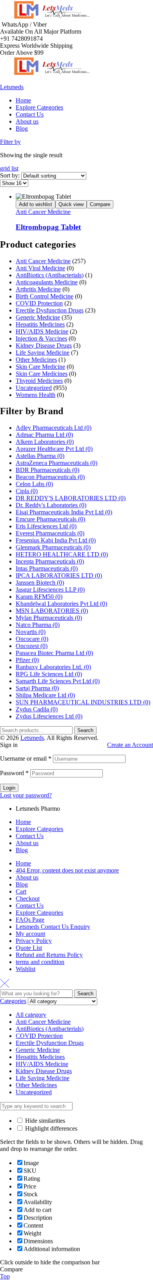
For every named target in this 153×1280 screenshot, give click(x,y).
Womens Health (35, 394)
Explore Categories (39, 829)
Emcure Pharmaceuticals (50, 519)
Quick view (71, 204)
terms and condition (40, 962)
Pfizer (27, 660)
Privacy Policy (34, 940)
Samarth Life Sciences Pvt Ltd (58, 681)
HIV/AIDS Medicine (42, 331)
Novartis (31, 631)
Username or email (25, 758)
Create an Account (130, 744)
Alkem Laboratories (45, 441)
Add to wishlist (35, 204)
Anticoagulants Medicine (47, 282)
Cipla (27, 491)
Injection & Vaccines (41, 338)
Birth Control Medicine (44, 296)
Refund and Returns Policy (49, 954)
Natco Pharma (38, 624)
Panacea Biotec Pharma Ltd (54, 653)
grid (5, 168)
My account (30, 933)
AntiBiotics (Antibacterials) (50, 275)
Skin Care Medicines (41, 373)
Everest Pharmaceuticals (50, 533)
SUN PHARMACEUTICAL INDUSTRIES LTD (83, 702)
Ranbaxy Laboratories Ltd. (53, 667)
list (14, 168)
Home (23, 822)
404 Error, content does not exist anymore (67, 870)
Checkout (28, 898)
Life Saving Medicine (42, 352)
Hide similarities (44, 1120)
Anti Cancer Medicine (43, 211)
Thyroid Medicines (39, 380)
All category (31, 1014)
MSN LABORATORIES (52, 610)
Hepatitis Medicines (40, 324)
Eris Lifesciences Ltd (46, 526)
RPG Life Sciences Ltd (49, 674)
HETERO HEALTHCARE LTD (62, 554)
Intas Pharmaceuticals (47, 568)
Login (9, 788)
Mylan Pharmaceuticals (49, 617)
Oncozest (31, 646)
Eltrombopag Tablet (48, 227)
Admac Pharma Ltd (44, 434)
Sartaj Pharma (37, 688)
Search (85, 730)
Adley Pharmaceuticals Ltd (53, 427)
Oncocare (32, 639)
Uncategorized (34, 387)
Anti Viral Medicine (40, 268)
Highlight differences (50, 1128)
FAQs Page (30, 919)
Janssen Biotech (40, 582)
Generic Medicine (38, 317)
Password (14, 773)
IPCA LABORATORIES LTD (59, 575)
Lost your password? (26, 795)
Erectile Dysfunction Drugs (50, 310)
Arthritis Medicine (38, 289)
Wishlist (25, 969)
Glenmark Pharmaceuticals (53, 547)
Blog (22, 850)
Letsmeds (12, 87)
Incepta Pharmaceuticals (50, 561)
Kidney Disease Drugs (44, 345)
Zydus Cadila (37, 709)
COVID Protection (39, 303)
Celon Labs (34, 484)
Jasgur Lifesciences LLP (50, 589)
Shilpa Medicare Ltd (45, 695)
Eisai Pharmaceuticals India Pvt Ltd (64, 512)
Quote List (29, 947)
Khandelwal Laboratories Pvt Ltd (61, 603)
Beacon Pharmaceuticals (50, 477)
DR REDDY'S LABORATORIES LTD (71, 498)
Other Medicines (36, 359)
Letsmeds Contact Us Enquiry (53, 926)
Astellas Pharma (40, 455)
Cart (21, 891)
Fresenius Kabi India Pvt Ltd (56, 540)
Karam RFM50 (39, 596)
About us (27, 843)
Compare (100, 204)
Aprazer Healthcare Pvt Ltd (54, 448)
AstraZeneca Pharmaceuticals (56, 463)
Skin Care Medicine (40, 366)
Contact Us (30, 836)
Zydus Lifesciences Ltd (49, 716)
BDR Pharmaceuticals (47, 470)
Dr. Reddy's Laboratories (51, 505)
